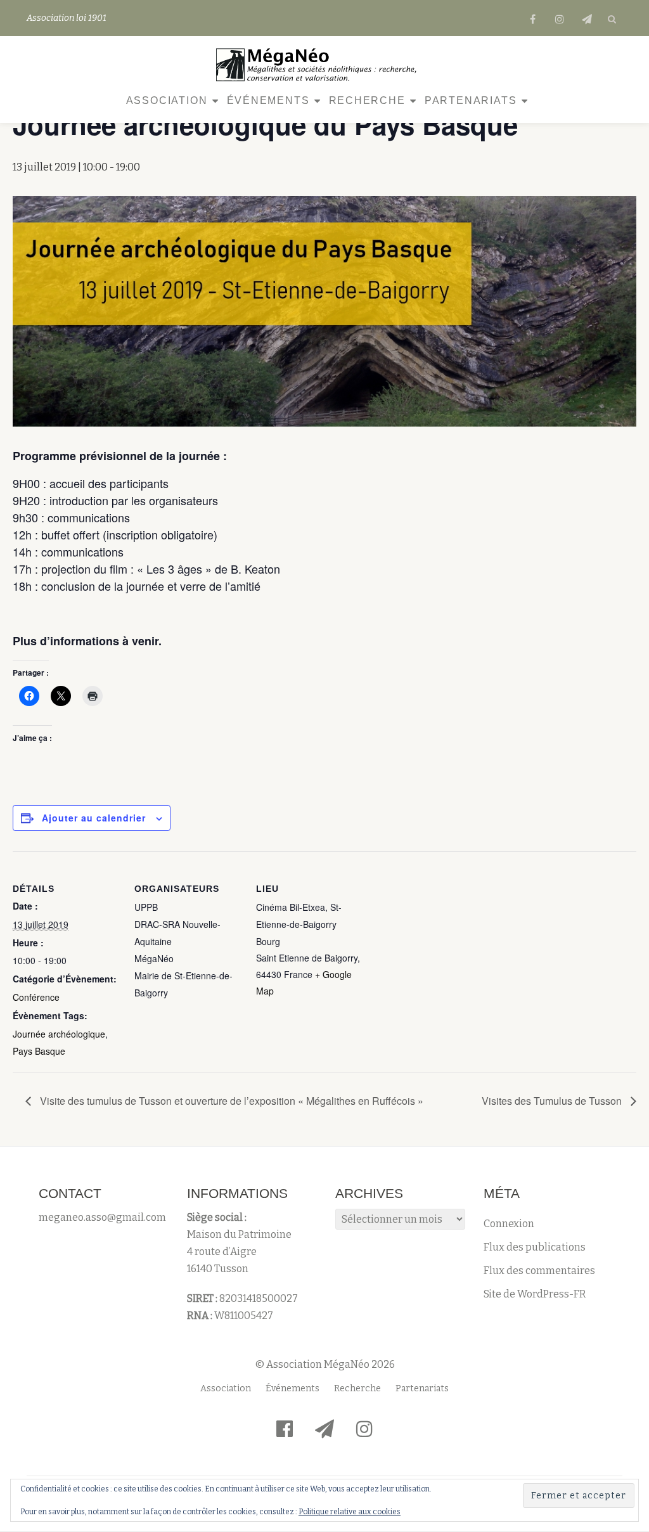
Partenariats (471, 100)
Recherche (367, 100)
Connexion (509, 1224)
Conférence (36, 997)
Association (167, 100)
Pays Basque (39, 1051)
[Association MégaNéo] (320, 64)
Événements (268, 100)
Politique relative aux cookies (350, 1511)
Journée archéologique (59, 1033)
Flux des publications (535, 1247)
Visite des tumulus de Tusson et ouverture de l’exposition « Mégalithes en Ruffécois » (230, 1100)
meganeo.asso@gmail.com (102, 1217)
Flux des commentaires (539, 1271)
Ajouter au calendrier (94, 817)
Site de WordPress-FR (535, 1294)
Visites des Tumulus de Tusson (553, 1100)
